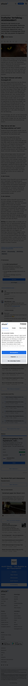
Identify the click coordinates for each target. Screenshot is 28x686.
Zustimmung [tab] (5, 328)
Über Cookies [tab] (22, 328)
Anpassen (13, 356)
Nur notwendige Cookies (14, 361)
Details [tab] (14, 328)
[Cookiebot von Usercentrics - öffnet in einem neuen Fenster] (20, 324)
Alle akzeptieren (14, 352)
